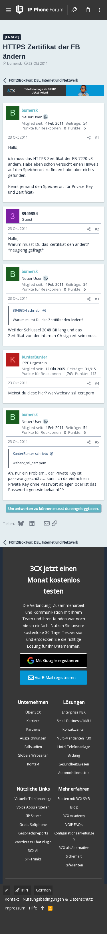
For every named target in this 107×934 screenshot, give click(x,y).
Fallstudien (33, 746)
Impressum (15, 908)
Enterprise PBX (74, 712)
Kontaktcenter (73, 729)
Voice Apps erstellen (33, 807)
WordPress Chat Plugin (33, 842)
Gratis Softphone (33, 824)
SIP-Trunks (33, 859)
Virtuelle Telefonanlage (33, 798)
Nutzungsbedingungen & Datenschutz (58, 899)
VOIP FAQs (73, 824)
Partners (33, 729)
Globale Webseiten (33, 755)
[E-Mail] (43, 523)
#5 (97, 442)
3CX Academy (74, 815)
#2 (97, 229)
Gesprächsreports (33, 833)
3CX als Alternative (74, 847)
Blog (74, 807)
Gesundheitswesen (73, 764)
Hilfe (33, 908)
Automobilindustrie (74, 772)
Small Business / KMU (74, 720)
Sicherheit (74, 856)
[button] (8, 10)
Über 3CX (33, 712)
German (43, 890)
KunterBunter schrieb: (30, 453)
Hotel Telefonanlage (73, 746)
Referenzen (74, 865)
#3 (97, 298)
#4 (97, 383)
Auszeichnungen (33, 738)
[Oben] (42, 908)
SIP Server (33, 815)
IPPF (24, 890)
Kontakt (33, 764)
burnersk (14, 63)
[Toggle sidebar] (99, 10)
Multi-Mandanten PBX (74, 738)
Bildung (74, 755)
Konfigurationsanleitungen (74, 836)
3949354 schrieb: (27, 310)
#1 (97, 137)
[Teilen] (89, 137)
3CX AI (33, 850)
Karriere (33, 720)
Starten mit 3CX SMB (74, 798)
